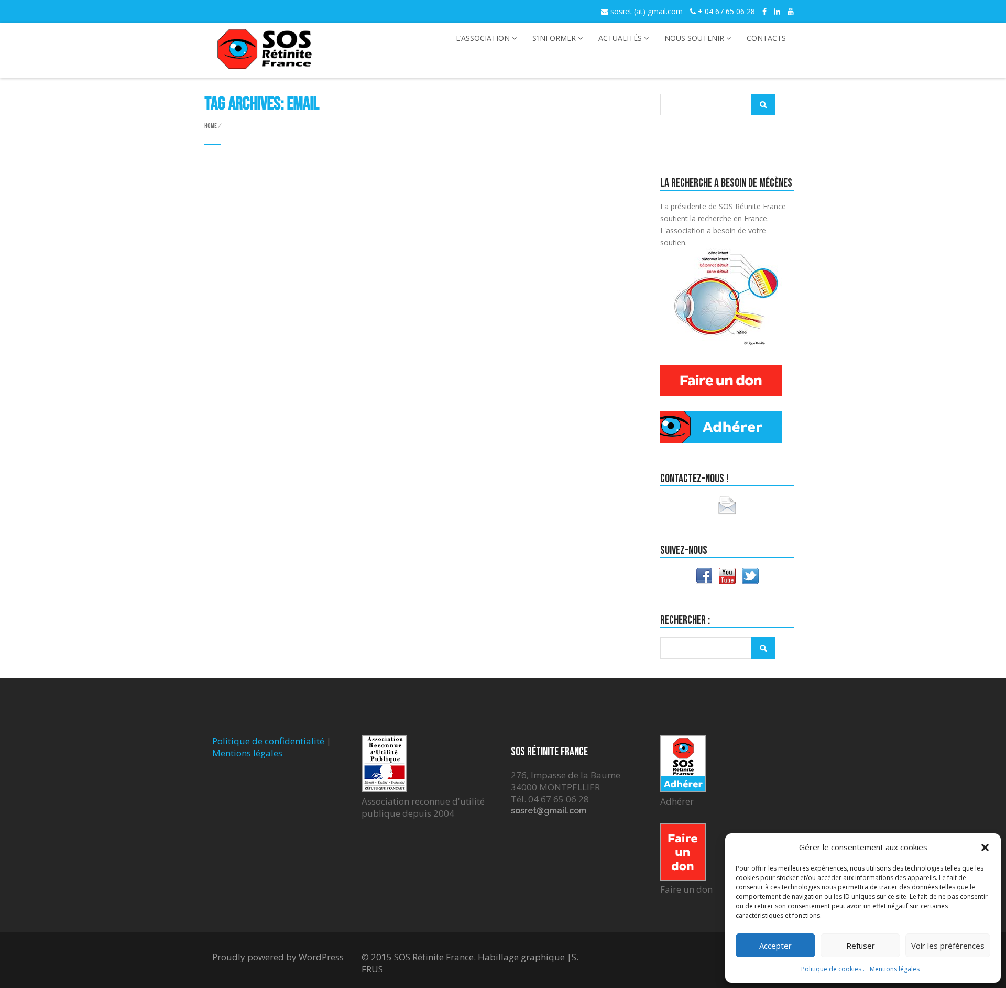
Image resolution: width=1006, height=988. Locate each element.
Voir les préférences (948, 945)
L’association (483, 38)
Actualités (620, 38)
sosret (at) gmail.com (645, 11)
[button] (985, 847)
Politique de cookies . (833, 968)
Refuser (860, 945)
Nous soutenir (694, 38)
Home (210, 126)
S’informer (554, 38)
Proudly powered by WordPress (278, 957)
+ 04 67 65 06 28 (725, 11)
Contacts (766, 38)
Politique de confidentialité (268, 741)
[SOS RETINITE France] (264, 63)
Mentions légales (895, 968)
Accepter (775, 945)
